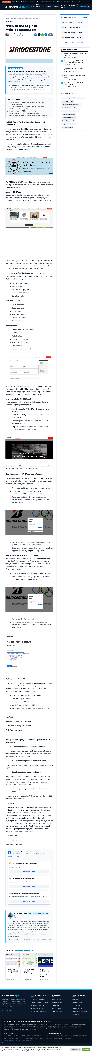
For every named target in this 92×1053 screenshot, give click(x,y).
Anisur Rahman (14, 34)
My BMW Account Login (14, 730)
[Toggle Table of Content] (49, 99)
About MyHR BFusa (17, 104)
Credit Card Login (38, 7)
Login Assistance (57, 1002)
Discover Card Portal (37, 1008)
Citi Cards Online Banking (38, 1011)
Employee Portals (57, 1011)
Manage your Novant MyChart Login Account (12, 971)
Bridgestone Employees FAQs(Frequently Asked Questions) (28, 115)
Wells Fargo (67, 1)
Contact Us (76, 1014)
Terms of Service (77, 1008)
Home (32, 7)
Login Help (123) (80, 98)
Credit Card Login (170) (68, 98)
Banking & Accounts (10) (68, 120)
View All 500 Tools (13, 856)
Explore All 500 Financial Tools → (74, 42)
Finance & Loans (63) (67, 101)
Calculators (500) (82, 8)
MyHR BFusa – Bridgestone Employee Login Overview (26, 102)
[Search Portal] (88, 6)
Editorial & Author (77, 1002)
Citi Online (49, 1)
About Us (75, 999)
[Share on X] (39, 34)
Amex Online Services (37, 1005)
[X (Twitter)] (17, 940)
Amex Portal (32, 1)
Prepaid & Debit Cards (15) (68, 114)
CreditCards (15, 6)
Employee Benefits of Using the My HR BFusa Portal (28, 106)
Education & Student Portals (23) (70, 111)
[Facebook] (21, 940)
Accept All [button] (86, 1049)
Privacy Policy (77, 1005)
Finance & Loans (57, 1005)
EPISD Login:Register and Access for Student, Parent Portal (45, 973)
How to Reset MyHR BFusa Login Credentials (25, 113)
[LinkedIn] (14, 940)
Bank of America (58, 1)
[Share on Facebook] (35, 34)
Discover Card (41, 1)
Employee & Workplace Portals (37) (71, 104)
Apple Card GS (76, 1)
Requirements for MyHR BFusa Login (23, 109)
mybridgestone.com (45, 134)
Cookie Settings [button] (75, 1049)
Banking (56, 7)
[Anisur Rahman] (7, 34)
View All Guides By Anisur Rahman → (38, 939)
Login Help (63, 7)
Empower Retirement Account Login (18, 721)
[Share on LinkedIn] (45, 34)
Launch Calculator (28, 871)
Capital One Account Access (39, 1002)
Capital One (24, 1)
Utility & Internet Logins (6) (68, 124)
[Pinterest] (24, 940)
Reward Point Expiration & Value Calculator (25, 893)
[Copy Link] (50, 34)
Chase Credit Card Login (38, 999)
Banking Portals (56, 1008)
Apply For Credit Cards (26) (69, 107)
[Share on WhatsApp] (42, 34)
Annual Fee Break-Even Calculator (22, 878)
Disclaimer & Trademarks (80, 1011)
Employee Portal (71, 7)
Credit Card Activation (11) (68, 117)
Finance (49, 7)
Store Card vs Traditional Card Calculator (25, 863)
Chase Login (15, 1)
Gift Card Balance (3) (67, 127)
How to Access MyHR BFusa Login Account (23, 111)
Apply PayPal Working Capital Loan (18, 726)
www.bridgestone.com (13, 844)
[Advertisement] (29, 236)
